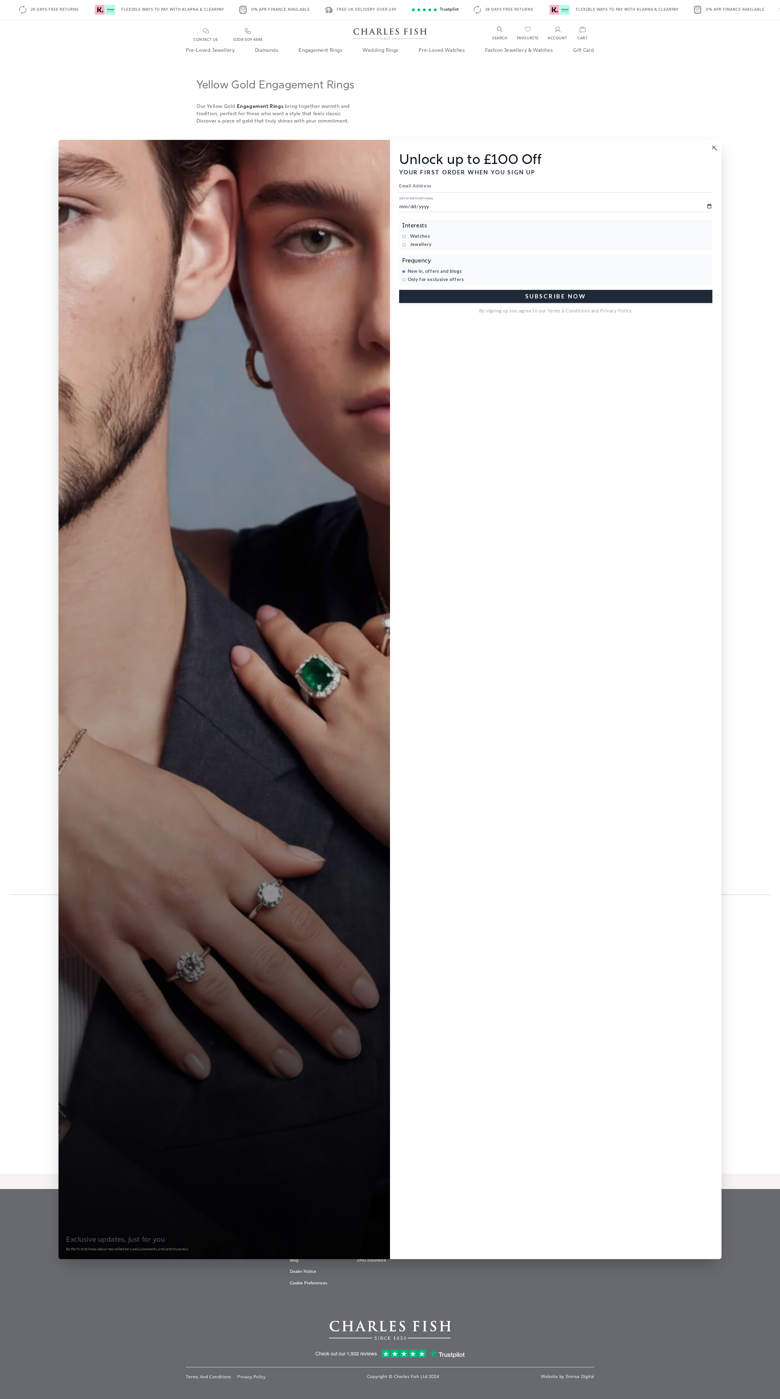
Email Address (415, 185)
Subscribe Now (555, 296)
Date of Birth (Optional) (416, 198)
